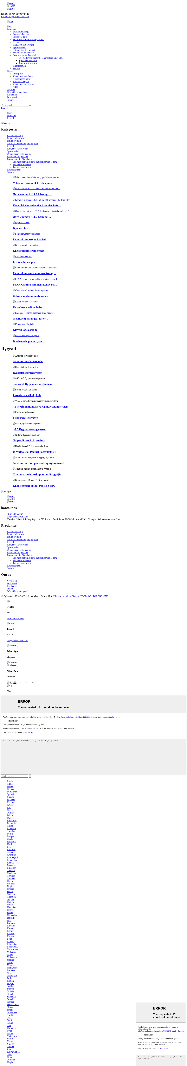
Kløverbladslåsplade (25, 329)
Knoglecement (19, 66)
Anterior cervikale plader (28, 361)
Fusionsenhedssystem (25, 417)
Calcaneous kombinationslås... (31, 295)
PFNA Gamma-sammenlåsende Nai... (35, 284)
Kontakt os (12, 94)
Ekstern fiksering (20, 31)
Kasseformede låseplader (27, 307)
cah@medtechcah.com (17, 516)
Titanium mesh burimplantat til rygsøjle (37, 474)
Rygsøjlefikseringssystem (27, 372)
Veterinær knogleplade (23, 52)
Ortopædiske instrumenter (25, 50)
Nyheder (11, 89)
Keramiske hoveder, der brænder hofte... (37, 205)
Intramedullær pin (24, 262)
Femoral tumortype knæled (29, 239)
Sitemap (75, 596)
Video (15, 87)
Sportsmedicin (19, 47)
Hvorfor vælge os (21, 81)
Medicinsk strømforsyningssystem (28, 39)
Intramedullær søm (21, 34)
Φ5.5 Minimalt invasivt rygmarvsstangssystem (40, 406)
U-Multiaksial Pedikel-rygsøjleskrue (34, 451)
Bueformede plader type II (28, 341)
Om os (10, 71)
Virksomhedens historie (23, 84)
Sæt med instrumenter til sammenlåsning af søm (41, 58)
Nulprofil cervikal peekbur (29, 440)
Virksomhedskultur (21, 79)
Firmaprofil (18, 73)
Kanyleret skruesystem (23, 44)
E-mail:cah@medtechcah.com (15, 16)
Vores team (12, 580)
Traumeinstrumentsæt (28, 63)
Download (12, 97)
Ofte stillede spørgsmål (17, 92)
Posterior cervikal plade (27, 395)
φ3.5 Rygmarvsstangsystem (29, 429)
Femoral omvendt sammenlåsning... (34, 273)
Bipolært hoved (22, 228)
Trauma (16, 68)
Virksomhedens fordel (23, 76)
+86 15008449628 (15, 514)
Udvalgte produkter (62, 596)
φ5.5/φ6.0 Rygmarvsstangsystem (32, 383)
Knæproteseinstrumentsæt (28, 250)
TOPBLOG (86, 596)
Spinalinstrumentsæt (28, 60)
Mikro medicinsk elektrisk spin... (32, 183)
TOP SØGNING (101, 596)
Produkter (11, 29)
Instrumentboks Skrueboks (25, 55)
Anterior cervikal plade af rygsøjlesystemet (38, 463)
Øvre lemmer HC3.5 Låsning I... (32, 194)
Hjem (9, 26)
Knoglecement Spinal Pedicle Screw (34, 485)
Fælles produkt (20, 37)
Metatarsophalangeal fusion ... (31, 318)
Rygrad (16, 42)
